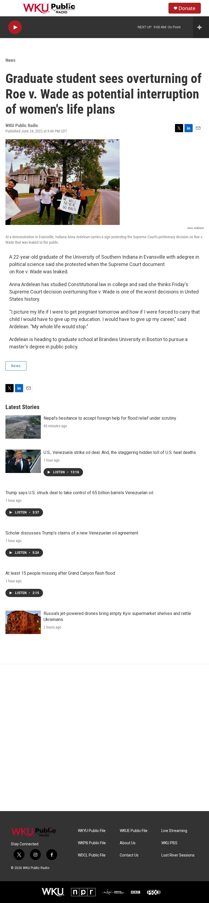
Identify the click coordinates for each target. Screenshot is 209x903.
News (10, 60)
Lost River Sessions (178, 855)
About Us (128, 843)
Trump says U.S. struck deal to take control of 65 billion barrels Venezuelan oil (79, 492)
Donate (187, 8)
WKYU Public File (92, 831)
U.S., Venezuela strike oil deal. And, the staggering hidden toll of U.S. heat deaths (120, 452)
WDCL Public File (92, 855)
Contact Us (129, 855)
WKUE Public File (133, 831)
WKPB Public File (92, 843)
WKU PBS (169, 843)
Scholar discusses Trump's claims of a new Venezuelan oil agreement (71, 533)
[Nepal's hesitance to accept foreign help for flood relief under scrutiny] (23, 427)
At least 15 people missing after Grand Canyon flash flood (60, 573)
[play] (15, 27)
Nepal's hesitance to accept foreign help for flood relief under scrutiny (110, 418)
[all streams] (201, 27)
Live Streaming (174, 831)
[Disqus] (104, 738)
